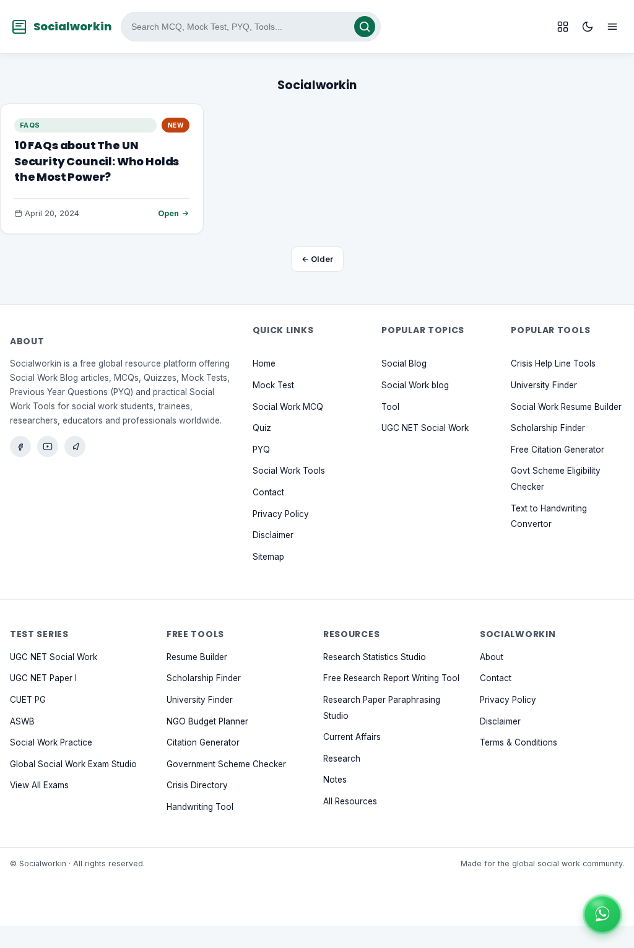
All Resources (350, 801)
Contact (268, 492)
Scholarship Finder (548, 428)
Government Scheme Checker (226, 763)
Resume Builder (197, 656)
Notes (335, 780)
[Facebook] (20, 446)
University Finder (544, 385)
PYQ (261, 449)
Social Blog (404, 363)
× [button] (618, 899)
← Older (317, 259)
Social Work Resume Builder (566, 406)
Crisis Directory (197, 785)
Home (264, 363)
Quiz (262, 428)
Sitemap (268, 556)
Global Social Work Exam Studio (73, 763)
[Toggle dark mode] (587, 26)
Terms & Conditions (518, 742)
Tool (390, 406)
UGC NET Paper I (43, 678)
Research (341, 758)
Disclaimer (273, 535)
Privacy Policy (281, 513)
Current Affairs (352, 737)
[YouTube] (47, 446)
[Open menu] (612, 26)
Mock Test (273, 385)
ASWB (22, 721)
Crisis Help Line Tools (553, 363)
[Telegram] (74, 446)
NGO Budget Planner (207, 721)
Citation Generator (203, 742)
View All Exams (39, 785)
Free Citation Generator (557, 449)
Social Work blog (415, 385)
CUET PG (28, 700)
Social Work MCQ (288, 406)
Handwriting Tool (200, 807)
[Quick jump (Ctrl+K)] (563, 26)
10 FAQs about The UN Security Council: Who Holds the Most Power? (96, 160)
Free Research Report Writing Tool (391, 678)
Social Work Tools (289, 471)
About (491, 656)
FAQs (30, 125)
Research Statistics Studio (374, 656)
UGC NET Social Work (425, 428)
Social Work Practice (51, 742)
